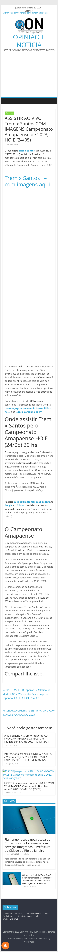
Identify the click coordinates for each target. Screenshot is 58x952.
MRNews (14, 919)
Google (8, 505)
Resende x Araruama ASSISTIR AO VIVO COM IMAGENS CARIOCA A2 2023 (29, 712)
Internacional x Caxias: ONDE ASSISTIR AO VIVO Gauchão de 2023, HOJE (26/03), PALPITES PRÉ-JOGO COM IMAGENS (28, 757)
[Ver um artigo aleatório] (52, 100)
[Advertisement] (29, 76)
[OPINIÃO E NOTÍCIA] (5, 100)
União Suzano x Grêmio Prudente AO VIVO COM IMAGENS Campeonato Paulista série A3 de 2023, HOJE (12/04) (26, 738)
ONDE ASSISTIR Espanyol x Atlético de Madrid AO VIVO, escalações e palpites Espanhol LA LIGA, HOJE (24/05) (26, 694)
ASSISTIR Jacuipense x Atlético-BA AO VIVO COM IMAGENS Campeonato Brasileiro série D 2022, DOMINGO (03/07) (29, 786)
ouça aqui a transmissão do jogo (32, 501)
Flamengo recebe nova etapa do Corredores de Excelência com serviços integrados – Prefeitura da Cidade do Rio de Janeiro (27, 845)
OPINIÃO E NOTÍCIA (29, 41)
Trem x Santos (27, 150)
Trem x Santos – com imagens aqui (27, 181)
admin (26, 854)
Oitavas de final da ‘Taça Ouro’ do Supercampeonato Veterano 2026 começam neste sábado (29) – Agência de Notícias (37, 879)
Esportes (9, 113)
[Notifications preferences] (5, 945)
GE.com (21, 505)
